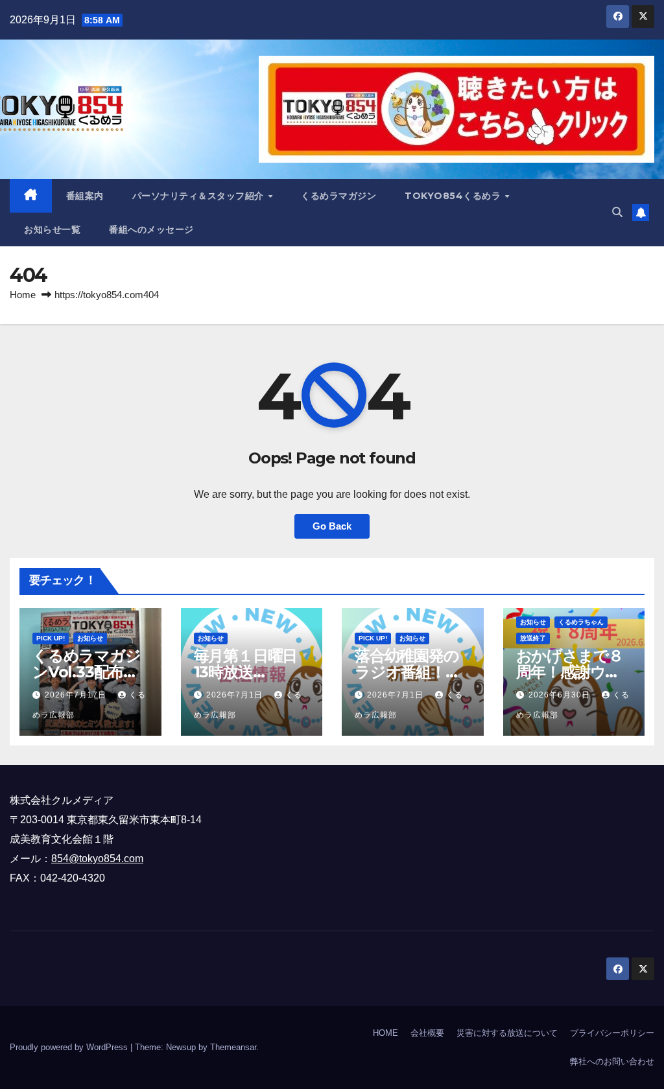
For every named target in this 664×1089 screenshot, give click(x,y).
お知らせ (90, 638)
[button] (617, 212)
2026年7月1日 (235, 694)
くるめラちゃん (581, 622)
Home (23, 294)
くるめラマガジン (338, 196)
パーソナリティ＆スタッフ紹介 (199, 196)
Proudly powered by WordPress (70, 1047)
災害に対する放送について (507, 1033)
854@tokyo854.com (97, 858)
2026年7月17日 (77, 694)
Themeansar (233, 1047)
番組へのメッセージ (151, 229)
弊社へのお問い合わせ (612, 1061)
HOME (385, 1033)
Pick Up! (50, 638)
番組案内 (85, 196)
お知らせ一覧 (52, 229)
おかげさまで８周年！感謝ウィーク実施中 (570, 671)
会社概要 (427, 1033)
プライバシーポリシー (612, 1033)
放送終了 (533, 638)
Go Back (332, 526)
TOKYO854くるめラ (454, 196)
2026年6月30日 (560, 694)
